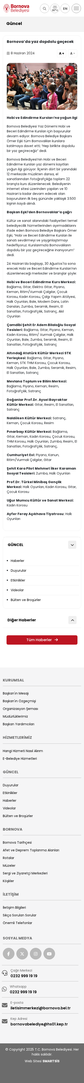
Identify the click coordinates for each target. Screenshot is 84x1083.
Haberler (17, 560)
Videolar (17, 590)
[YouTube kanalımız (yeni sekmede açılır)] (49, 953)
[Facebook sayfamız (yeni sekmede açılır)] (8, 953)
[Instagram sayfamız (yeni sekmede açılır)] (36, 953)
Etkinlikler (18, 580)
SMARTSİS (51, 1061)
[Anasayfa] (16, 8)
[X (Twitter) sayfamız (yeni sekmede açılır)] (22, 953)
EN (65, 8)
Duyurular (18, 570)
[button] (44, 8)
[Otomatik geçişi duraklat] (69, 70)
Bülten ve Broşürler (26, 600)
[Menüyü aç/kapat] (76, 8)
